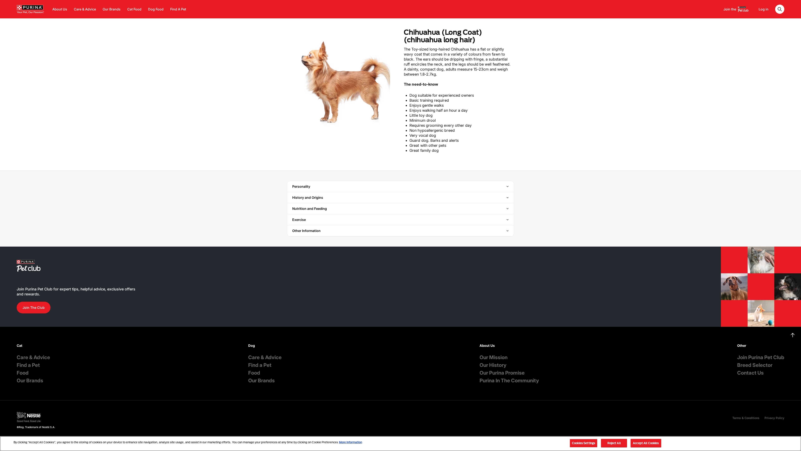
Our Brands (112, 9)
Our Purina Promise (502, 373)
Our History (493, 365)
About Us (59, 9)
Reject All (614, 443)
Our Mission (494, 357)
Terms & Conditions (745, 418)
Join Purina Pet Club (760, 357)
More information (350, 442)
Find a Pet (28, 365)
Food (23, 373)
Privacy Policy (774, 418)
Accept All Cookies (646, 443)
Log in (763, 9)
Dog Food (156, 9)
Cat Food (134, 9)
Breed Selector (754, 365)
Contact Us (750, 373)
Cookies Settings (583, 443)
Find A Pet (178, 9)
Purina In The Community (509, 381)
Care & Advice (85, 9)
